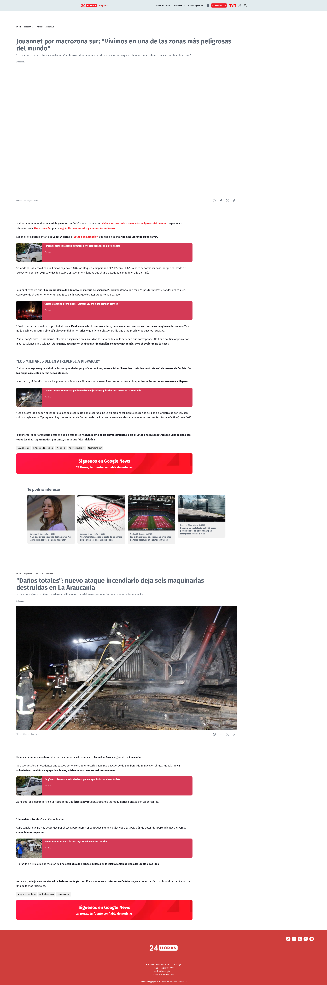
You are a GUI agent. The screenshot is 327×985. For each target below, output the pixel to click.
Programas (28, 26)
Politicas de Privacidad (163, 974)
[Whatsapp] (214, 200)
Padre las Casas (46, 894)
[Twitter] (227, 200)
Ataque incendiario (27, 894)
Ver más (48, 252)
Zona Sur (39, 573)
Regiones (28, 573)
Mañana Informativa (45, 26)
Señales (219, 5)
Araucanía (50, 573)
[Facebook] (221, 200)
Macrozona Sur (95, 447)
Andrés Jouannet (76, 447)
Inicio (18, 26)
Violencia (61, 447)
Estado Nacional (163, 5)
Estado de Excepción (43, 447)
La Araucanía (24, 447)
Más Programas (195, 5)
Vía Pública (179, 5)
